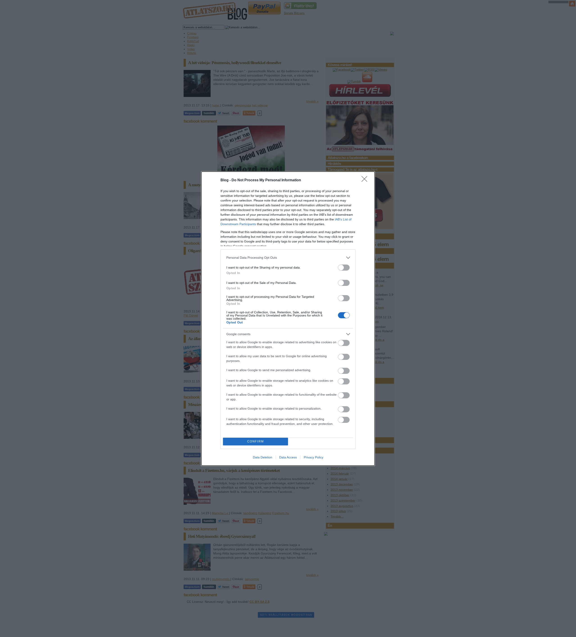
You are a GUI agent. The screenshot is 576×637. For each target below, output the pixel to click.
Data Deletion (262, 457)
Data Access (288, 457)
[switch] (344, 268)
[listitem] (288, 257)
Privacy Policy (313, 457)
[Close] (366, 180)
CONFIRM (255, 441)
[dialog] (288, 319)
